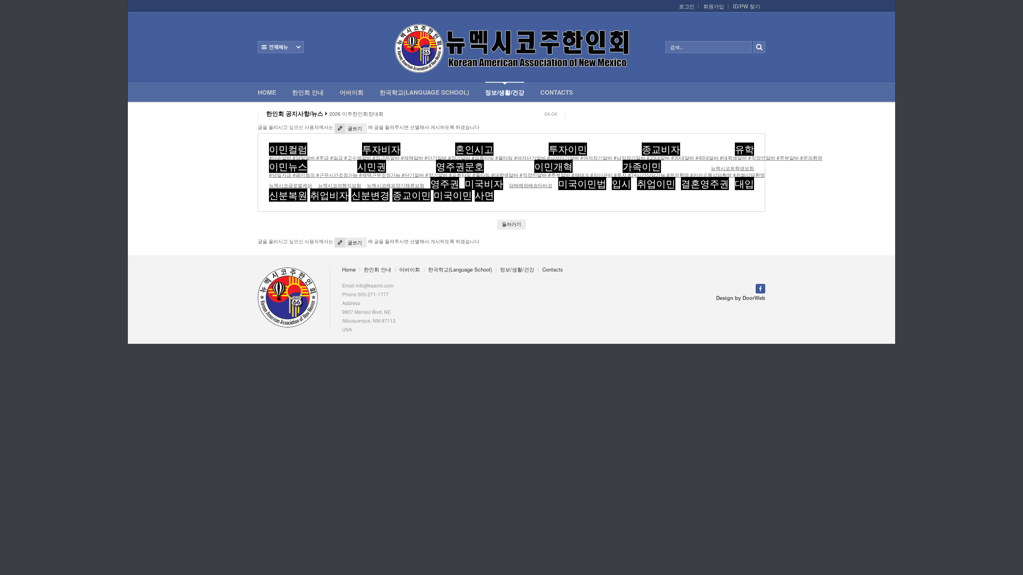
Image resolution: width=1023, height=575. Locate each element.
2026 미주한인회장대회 (356, 113)
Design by (740, 297)
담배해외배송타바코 (530, 185)
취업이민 (656, 183)
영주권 (444, 183)
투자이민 (568, 149)
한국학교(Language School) (424, 92)
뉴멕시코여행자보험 (339, 185)
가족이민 (642, 166)
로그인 (687, 6)
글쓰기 (354, 128)
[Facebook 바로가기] (760, 287)
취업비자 (329, 195)
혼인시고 (474, 149)
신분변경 (370, 195)
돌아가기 (511, 224)
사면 (484, 195)
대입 (744, 183)
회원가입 (713, 6)
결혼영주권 (705, 183)
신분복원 (288, 195)
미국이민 (453, 195)
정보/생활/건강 (504, 92)
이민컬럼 (288, 149)
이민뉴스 (288, 166)
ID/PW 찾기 (746, 6)
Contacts (556, 92)
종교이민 (411, 195)
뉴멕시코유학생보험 (732, 168)
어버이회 (352, 92)
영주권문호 (460, 166)
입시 (621, 183)
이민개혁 (553, 166)
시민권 (371, 166)
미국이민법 (582, 183)
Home (267, 92)
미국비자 (484, 183)
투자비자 (381, 149)
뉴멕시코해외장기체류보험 (395, 185)
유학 (744, 149)
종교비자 (661, 149)
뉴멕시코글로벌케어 (290, 185)
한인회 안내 (308, 92)
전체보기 (281, 47)
